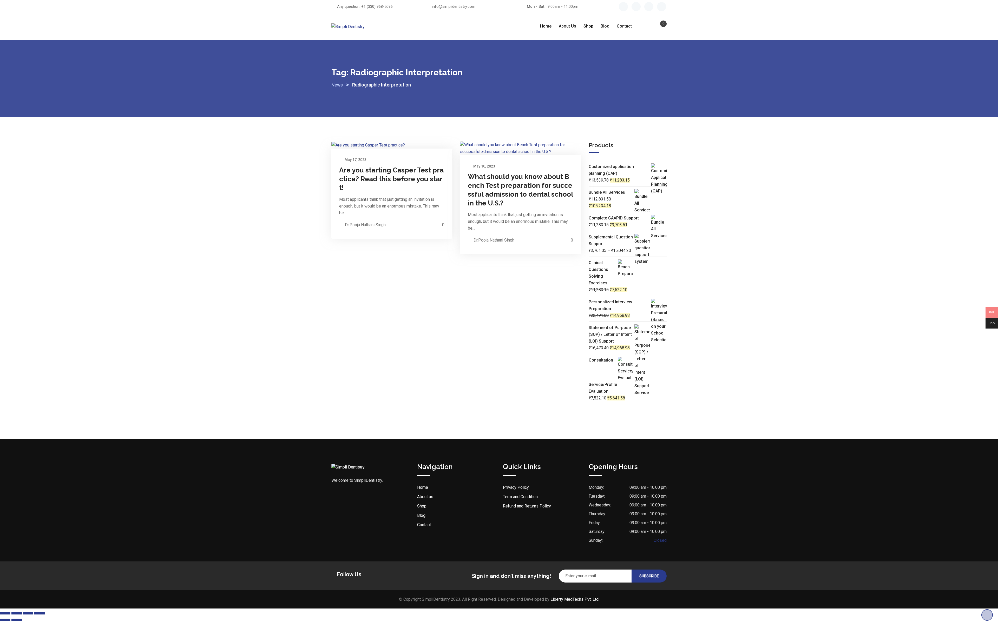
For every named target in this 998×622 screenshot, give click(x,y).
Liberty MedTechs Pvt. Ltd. (574, 599)
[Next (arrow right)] (16, 620)
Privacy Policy (516, 487)
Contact (624, 26)
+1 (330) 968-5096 (377, 6)
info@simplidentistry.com (453, 6)
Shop (588, 26)
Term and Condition (520, 496)
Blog (605, 26)
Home (545, 26)
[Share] (28, 613)
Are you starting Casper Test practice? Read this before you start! (391, 179)
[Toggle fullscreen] (16, 613)
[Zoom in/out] (5, 613)
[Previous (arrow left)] (5, 620)
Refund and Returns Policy (527, 506)
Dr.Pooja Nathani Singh (365, 224)
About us (567, 26)
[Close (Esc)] (39, 613)
